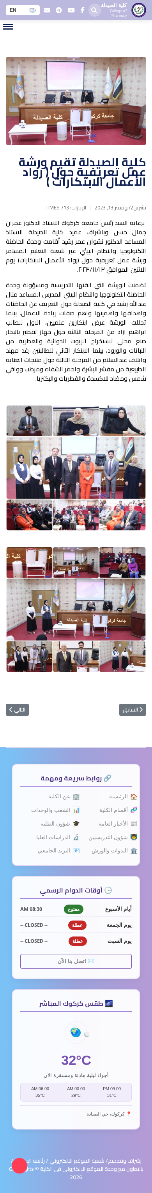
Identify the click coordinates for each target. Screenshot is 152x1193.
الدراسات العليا (55, 837)
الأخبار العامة (115, 823)
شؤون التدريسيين (110, 837)
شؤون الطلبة (57, 823)
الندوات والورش (112, 850)
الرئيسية (120, 796)
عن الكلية (61, 796)
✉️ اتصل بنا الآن (76, 961)
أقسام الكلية (115, 809)
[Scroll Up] (19, 1166)
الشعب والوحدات (52, 809)
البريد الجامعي (56, 850)
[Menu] (8, 26)
